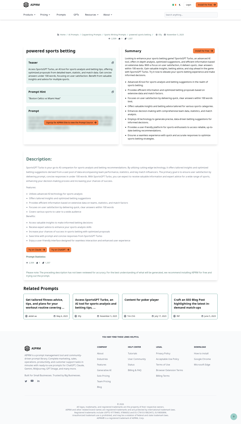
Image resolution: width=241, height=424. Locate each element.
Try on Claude (34, 249)
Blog (99, 387)
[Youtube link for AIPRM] (32, 381)
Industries (102, 359)
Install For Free (205, 4)
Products (28, 14)
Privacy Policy (163, 353)
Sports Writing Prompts (115, 34)
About (106, 14)
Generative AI (104, 370)
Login (188, 4)
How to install (201, 353)
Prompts (61, 14)
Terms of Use (163, 364)
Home (63, 34)
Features (101, 364)
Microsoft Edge (202, 364)
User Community (137, 359)
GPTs (76, 14)
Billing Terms (163, 375)
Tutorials (132, 353)
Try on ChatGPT (58, 249)
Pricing (44, 14)
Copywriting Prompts (92, 34)
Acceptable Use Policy (167, 359)
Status (131, 364)
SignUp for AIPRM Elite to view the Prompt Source (69, 122)
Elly (160, 34)
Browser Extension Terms (169, 370)
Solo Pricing (103, 375)
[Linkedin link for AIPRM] (39, 381)
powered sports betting (140, 34)
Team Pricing (104, 381)
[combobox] (191, 14)
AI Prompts (73, 34)
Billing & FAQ (134, 370)
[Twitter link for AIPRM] (26, 381)
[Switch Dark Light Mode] (180, 4)
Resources (90, 14)
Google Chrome (202, 359)
